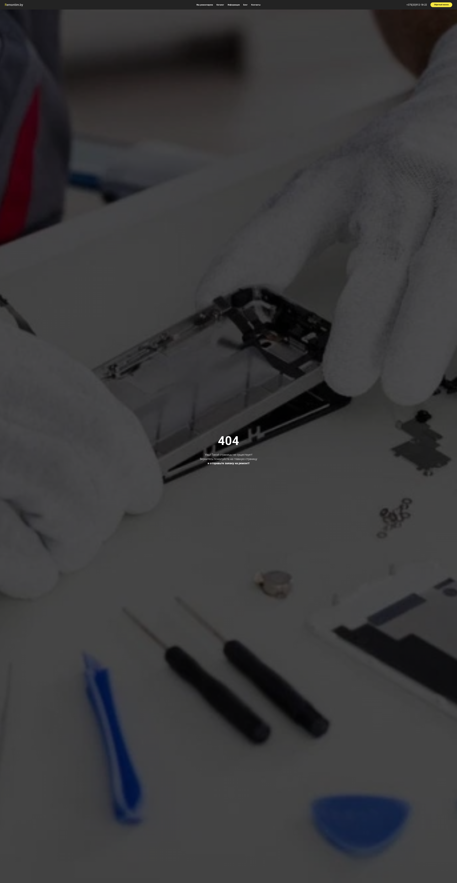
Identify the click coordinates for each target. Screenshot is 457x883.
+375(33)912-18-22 (416, 4)
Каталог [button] (220, 5)
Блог (245, 5)
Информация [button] (234, 5)
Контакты (256, 5)
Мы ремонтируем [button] (204, 5)
